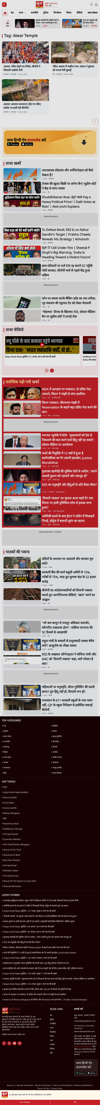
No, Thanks (25, 1102)
